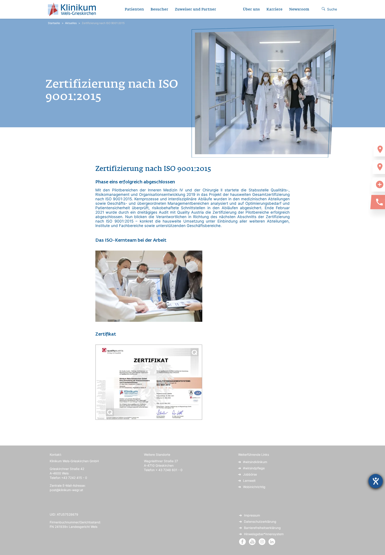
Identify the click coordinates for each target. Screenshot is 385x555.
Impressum (252, 515)
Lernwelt (249, 480)
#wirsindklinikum (255, 462)
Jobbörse (250, 474)
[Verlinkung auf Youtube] (252, 541)
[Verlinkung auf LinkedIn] (271, 541)
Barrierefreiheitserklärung (262, 528)
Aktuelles (71, 23)
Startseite (54, 23)
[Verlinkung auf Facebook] (242, 541)
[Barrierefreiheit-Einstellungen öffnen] (376, 481)
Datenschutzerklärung (260, 521)
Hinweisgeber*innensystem (264, 534)
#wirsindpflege (254, 468)
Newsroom (299, 9)
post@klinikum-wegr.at (66, 490)
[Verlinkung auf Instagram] (262, 541)
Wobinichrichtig (254, 487)
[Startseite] (73, 9)
